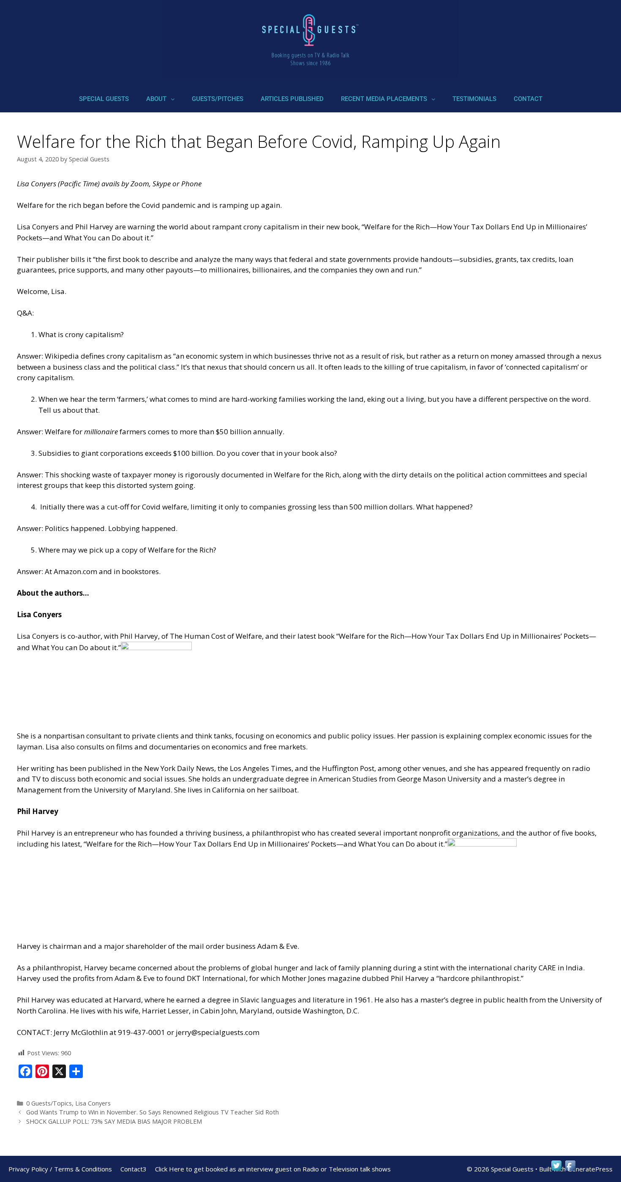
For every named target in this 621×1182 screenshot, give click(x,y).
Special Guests (104, 99)
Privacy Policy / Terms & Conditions (60, 1169)
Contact (528, 99)
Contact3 (133, 1169)
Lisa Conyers (93, 1103)
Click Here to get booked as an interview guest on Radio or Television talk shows (273, 1169)
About (156, 99)
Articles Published (292, 99)
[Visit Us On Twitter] (556, 1169)
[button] (160, 99)
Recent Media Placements (384, 99)
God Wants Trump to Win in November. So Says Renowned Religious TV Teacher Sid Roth (152, 1112)
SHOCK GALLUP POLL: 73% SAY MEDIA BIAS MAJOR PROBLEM (114, 1121)
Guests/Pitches (217, 99)
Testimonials (474, 99)
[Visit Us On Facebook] (570, 1169)
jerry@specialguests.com (217, 1032)
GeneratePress (590, 1169)
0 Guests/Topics (49, 1103)
